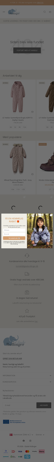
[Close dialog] (51, 215)
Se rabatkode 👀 (14, 238)
